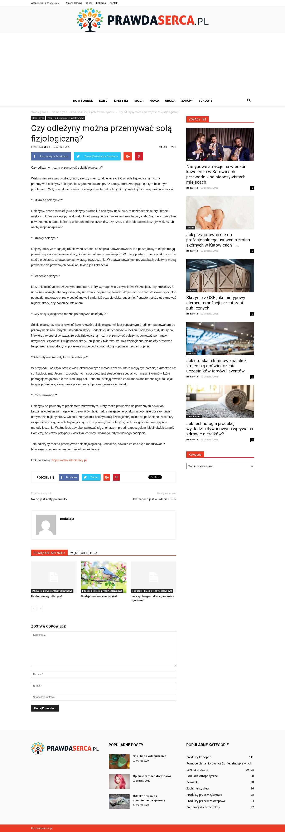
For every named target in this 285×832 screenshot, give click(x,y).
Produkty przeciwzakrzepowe (206, 801)
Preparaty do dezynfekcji (203, 807)
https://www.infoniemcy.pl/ (69, 460)
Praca (154, 101)
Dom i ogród (83, 101)
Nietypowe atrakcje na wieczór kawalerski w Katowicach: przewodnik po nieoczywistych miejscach (216, 174)
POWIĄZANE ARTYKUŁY (49, 553)
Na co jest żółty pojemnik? (49, 499)
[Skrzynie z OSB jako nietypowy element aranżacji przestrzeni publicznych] (220, 275)
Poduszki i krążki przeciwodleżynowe (66, 118)
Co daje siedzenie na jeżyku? (99, 596)
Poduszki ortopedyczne (202, 776)
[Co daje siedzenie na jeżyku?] (103, 577)
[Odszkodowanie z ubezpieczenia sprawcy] (119, 801)
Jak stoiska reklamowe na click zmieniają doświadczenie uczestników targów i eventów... (217, 365)
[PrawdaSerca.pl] (142, 20)
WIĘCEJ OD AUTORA (83, 553)
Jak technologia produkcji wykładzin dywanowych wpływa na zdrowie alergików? (219, 428)
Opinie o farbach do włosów (152, 776)
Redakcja (44, 146)
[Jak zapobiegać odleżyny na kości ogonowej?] (153, 577)
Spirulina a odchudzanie (149, 756)
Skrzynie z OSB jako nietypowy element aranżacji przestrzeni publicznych (215, 303)
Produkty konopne (198, 757)
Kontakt (114, 2)
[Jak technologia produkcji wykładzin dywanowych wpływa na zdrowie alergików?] (220, 401)
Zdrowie (205, 101)
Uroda (170, 101)
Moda (139, 101)
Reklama (101, 2)
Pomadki (192, 782)
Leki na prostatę (197, 770)
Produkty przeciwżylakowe (204, 795)
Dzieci (103, 101)
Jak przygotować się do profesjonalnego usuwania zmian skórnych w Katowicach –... (218, 240)
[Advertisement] (142, 64)
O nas (89, 2)
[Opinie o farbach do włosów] (119, 781)
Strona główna (74, 2)
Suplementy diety (197, 788)
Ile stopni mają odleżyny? (46, 596)
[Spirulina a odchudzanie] (119, 761)
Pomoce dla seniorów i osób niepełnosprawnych (219, 763)
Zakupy (187, 101)
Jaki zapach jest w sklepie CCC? (154, 499)
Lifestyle (121, 101)
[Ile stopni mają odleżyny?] (54, 577)
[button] (249, 101)
